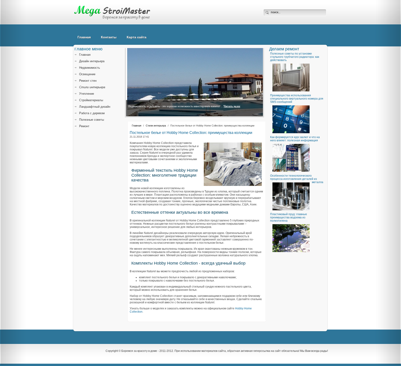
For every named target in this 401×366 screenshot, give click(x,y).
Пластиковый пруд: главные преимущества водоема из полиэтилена (288, 217)
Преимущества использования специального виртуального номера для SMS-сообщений (296, 99)
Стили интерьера (156, 125)
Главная (84, 37)
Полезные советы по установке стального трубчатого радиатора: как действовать (294, 57)
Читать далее (231, 106)
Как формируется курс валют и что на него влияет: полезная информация (295, 139)
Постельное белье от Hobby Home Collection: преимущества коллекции (191, 133)
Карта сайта (136, 37)
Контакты (108, 37)
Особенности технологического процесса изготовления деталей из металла (296, 179)
